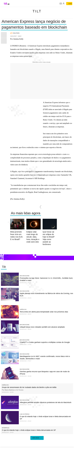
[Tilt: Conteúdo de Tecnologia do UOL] (6, 4)
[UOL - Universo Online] (8, 4)
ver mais (35, 438)
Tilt (37, 11)
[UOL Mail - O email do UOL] (61, 3)
